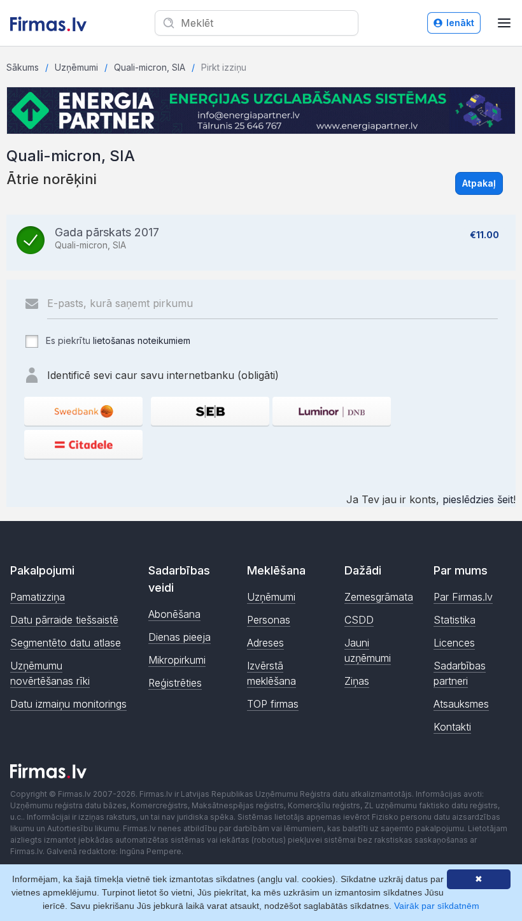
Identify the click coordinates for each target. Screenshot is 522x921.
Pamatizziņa (37, 596)
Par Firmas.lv (463, 596)
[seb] (210, 411)
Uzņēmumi (76, 67)
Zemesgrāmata (378, 596)
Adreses (265, 642)
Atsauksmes (461, 703)
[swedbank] (83, 411)
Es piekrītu (116, 340)
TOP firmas (273, 703)
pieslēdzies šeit (477, 499)
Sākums (22, 67)
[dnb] (331, 411)
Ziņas (356, 681)
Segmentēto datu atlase (65, 642)
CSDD (359, 619)
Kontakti (452, 726)
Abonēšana (174, 614)
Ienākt (460, 22)
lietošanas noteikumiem (141, 340)
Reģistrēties (175, 682)
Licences (454, 642)
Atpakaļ (479, 183)
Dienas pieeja (179, 637)
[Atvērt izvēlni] (504, 23)
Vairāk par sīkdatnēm (436, 906)
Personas (268, 619)
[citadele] (83, 444)
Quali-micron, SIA (149, 67)
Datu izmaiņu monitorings (68, 703)
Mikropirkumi (177, 659)
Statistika (455, 619)
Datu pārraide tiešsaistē (64, 619)
